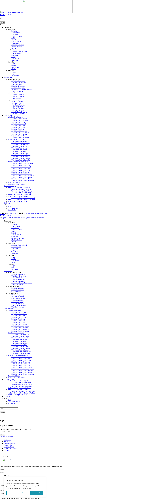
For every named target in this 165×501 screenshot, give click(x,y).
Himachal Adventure (17, 96)
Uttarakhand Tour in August (19, 153)
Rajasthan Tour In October (19, 134)
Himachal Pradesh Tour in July (20, 172)
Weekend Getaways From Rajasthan (19, 187)
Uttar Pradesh (15, 33)
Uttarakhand (15, 34)
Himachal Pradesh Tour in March (21, 165)
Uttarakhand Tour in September (20, 155)
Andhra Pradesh (16, 53)
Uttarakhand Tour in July (19, 151)
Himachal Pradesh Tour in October (21, 177)
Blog (9, 206)
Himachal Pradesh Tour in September (22, 175)
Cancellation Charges (10, 448)
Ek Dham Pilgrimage (17, 101)
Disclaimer (7, 450)
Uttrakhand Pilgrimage (18, 113)
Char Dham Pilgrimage (18, 105)
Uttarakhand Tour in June (19, 150)
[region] (25, 487)
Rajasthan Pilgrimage (17, 110)
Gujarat (13, 72)
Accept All (37, 493)
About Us (7, 441)
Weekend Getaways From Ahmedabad (23, 198)
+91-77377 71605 (11, 213)
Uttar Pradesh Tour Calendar (16, 184)
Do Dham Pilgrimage (17, 103)
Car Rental (7, 203)
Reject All (24, 493)
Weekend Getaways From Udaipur (21, 191)
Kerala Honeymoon (17, 91)
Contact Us (7, 440)
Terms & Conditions (14, 208)
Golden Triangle (16, 41)
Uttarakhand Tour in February (20, 143)
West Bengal (15, 67)
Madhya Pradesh (16, 46)
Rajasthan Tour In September (20, 132)
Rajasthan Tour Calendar (15, 117)
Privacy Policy (8, 445)
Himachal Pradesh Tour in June (20, 170)
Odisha (13, 65)
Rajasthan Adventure (17, 94)
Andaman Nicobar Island (19, 51)
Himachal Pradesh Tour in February (22, 163)
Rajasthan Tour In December (20, 137)
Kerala (13, 57)
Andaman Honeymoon (18, 88)
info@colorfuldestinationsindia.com (37, 213)
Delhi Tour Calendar (14, 182)
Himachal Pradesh (16, 36)
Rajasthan (14, 31)
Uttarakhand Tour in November (20, 158)
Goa (12, 74)
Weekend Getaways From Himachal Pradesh (21, 199)
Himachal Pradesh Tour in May (20, 168)
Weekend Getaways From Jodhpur (21, 193)
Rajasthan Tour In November (20, 136)
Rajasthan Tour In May (18, 125)
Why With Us (12, 210)
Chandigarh (15, 43)
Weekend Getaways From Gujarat (18, 196)
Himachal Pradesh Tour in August (21, 174)
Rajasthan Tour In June (18, 127)
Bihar (13, 64)
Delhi (13, 38)
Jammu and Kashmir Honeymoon (21, 89)
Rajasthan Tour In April (18, 124)
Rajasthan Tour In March (19, 122)
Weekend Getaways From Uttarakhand (19, 194)
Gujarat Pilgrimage (17, 107)
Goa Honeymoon (16, 84)
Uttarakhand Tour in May (19, 148)
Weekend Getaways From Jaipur (21, 189)
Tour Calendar (8, 115)
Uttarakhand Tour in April (19, 146)
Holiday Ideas (8, 77)
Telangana (14, 60)
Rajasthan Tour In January (19, 119)
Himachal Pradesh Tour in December (22, 180)
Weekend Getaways (10, 186)
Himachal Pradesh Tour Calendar (18, 162)
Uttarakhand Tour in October (20, 156)
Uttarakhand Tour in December (20, 160)
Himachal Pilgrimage (17, 108)
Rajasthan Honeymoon (18, 81)
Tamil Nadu (15, 58)
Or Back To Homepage (7, 436)
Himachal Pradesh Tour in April (21, 167)
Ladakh (13, 39)
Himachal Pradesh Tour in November (22, 179)
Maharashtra (15, 76)
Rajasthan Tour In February (19, 120)
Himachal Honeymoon (18, 86)
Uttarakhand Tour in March (19, 144)
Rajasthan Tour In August (19, 131)
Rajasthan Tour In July (18, 129)
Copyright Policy (9, 447)
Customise (12, 493)
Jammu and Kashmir (17, 45)
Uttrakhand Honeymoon (18, 82)
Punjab (13, 48)
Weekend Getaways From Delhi (17, 201)
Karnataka (14, 55)
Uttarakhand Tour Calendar (16, 139)
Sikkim (13, 69)
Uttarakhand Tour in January (20, 141)
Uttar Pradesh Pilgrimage (19, 112)
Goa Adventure (16, 98)
